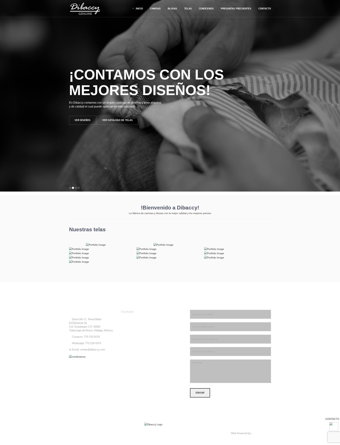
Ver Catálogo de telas (117, 120)
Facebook (127, 311)
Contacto (264, 8)
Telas (188, 8)
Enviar (200, 392)
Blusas (172, 8)
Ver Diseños (82, 120)
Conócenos (206, 8)
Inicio (139, 8)
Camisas (155, 8)
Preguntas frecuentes (236, 8)
